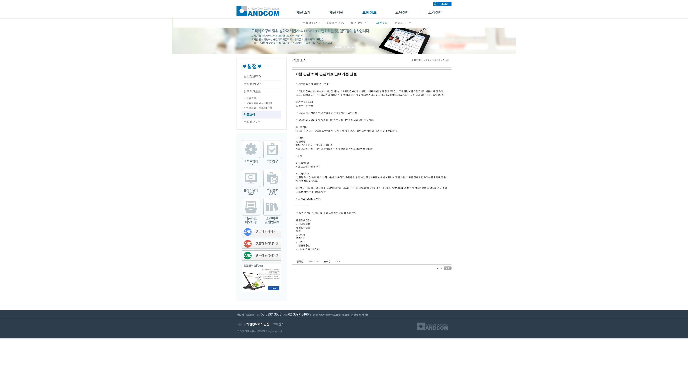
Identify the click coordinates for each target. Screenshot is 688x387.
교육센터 (402, 12)
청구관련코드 (359, 22)
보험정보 (369, 12)
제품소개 (303, 12)
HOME (417, 60)
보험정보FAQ (311, 22)
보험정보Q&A (335, 22)
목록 (447, 268)
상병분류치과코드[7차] (259, 107)
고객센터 (435, 12)
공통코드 (251, 98)
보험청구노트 (402, 22)
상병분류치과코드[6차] (259, 103)
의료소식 (382, 22)
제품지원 (336, 12)
